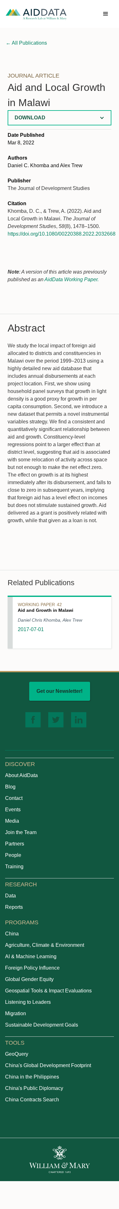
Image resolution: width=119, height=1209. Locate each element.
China (12, 933)
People (13, 855)
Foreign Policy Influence (32, 968)
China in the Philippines (32, 1076)
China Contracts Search (32, 1099)
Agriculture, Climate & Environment (44, 945)
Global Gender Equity (29, 979)
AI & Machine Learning (30, 956)
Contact (14, 798)
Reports (14, 907)
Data (10, 895)
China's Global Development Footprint (48, 1065)
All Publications (26, 43)
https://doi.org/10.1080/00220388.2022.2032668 (62, 234)
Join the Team (20, 832)
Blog (10, 786)
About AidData (21, 775)
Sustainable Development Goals (41, 1025)
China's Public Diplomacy (34, 1088)
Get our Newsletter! (59, 691)
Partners (14, 843)
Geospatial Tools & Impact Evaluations (48, 990)
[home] (36, 14)
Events (13, 809)
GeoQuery (16, 1054)
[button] (105, 14)
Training (14, 866)
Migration (15, 1013)
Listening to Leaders (28, 1002)
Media (12, 821)
